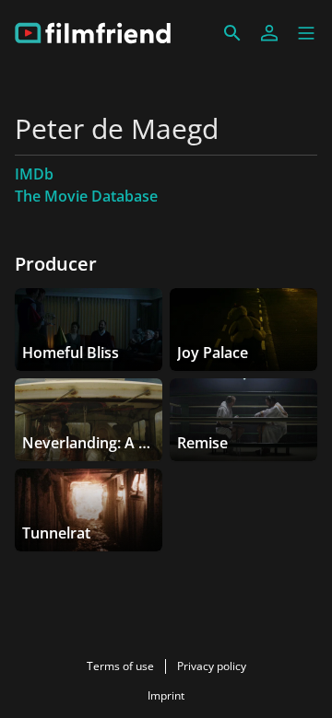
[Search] (232, 33)
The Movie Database (86, 196)
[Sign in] (269, 33)
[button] (306, 33)
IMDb (34, 174)
